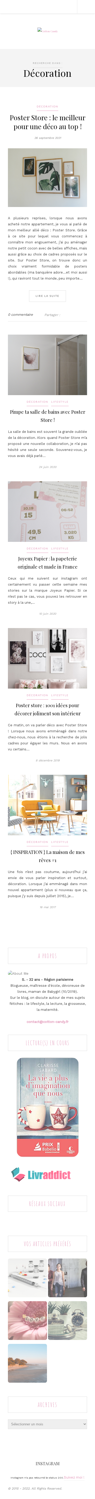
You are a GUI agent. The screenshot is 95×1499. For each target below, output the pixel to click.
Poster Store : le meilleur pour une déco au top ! (48, 122)
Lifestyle (60, 401)
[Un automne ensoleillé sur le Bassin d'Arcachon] (27, 1365)
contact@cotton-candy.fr (48, 1022)
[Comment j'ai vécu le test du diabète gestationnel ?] (27, 1279)
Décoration (47, 106)
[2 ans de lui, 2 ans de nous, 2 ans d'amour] (27, 1322)
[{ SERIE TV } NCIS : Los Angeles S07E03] (67, 1279)
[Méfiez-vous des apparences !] (67, 1322)
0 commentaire (20, 315)
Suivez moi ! (74, 1477)
